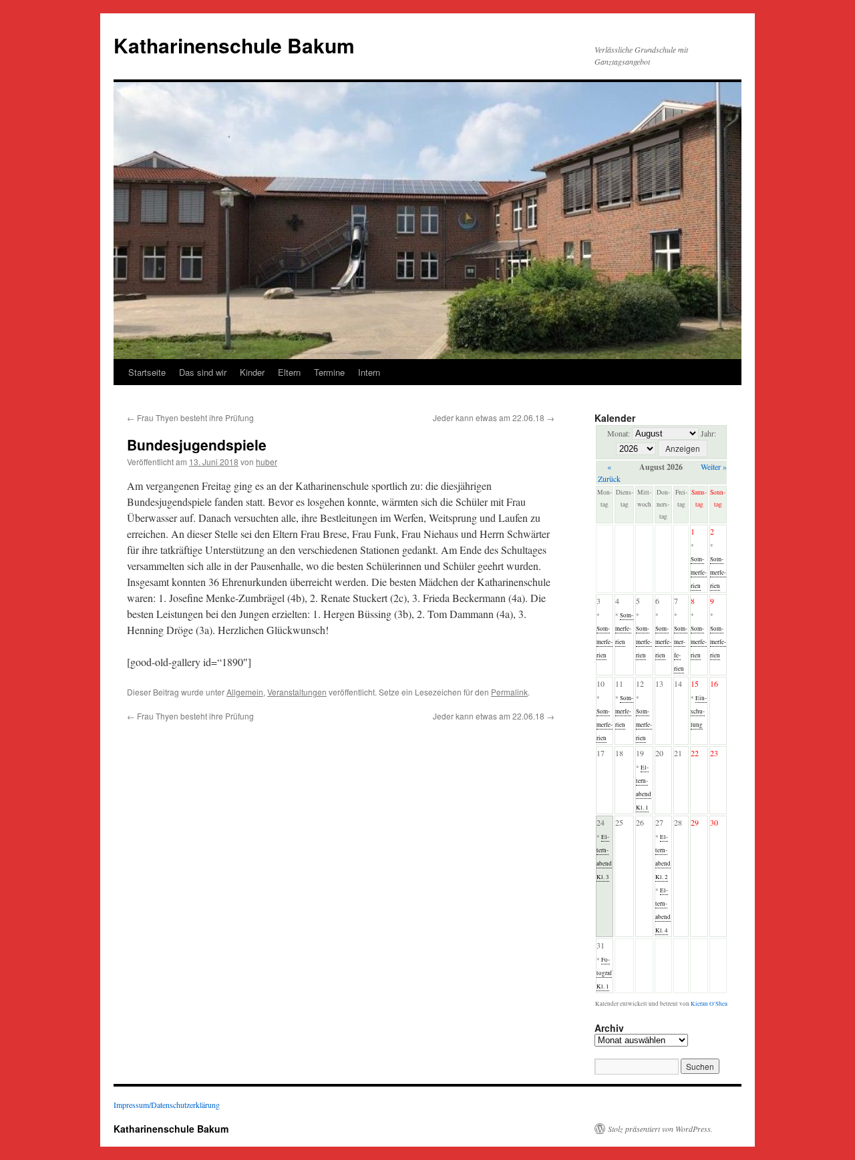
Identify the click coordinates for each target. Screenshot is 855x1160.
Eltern (289, 372)
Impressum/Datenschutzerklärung (167, 1104)
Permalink (509, 691)
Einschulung (699, 711)
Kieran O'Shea (709, 1004)
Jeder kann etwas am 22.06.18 (493, 417)
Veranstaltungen (297, 691)
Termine (329, 372)
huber (266, 461)
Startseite (147, 372)
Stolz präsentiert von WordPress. (660, 1128)
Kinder (252, 372)
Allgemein (244, 691)
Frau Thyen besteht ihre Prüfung (190, 417)
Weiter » (714, 466)
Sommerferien (699, 572)
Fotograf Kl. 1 (604, 973)
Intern (369, 372)
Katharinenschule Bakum (234, 45)
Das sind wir (202, 372)
